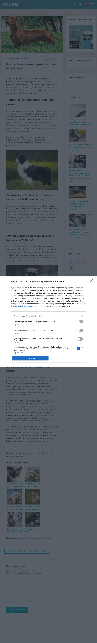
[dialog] (48, 321)
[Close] (92, 281)
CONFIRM (30, 358)
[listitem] (48, 316)
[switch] (80, 321)
